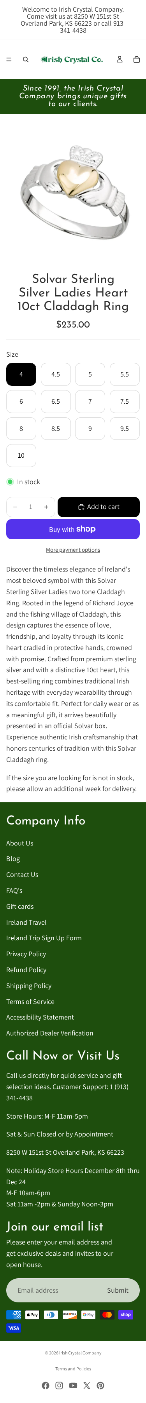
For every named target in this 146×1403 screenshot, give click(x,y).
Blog (13, 858)
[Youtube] (73, 1385)
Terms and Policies (73, 1369)
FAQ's (14, 890)
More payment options (73, 549)
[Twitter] (86, 1385)
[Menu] (9, 59)
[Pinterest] (100, 1385)
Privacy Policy (26, 953)
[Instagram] (59, 1385)
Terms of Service (30, 1001)
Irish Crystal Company (80, 1353)
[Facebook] (45, 1385)
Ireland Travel (26, 922)
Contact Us (22, 874)
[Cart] (136, 59)
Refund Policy (26, 969)
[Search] (25, 59)
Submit (117, 1290)
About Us (19, 842)
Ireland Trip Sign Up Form (44, 938)
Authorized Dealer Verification (49, 1032)
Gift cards (19, 906)
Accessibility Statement (40, 1017)
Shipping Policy (28, 985)
